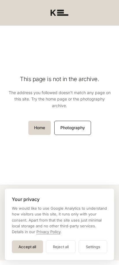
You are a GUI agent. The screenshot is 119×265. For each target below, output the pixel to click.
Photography (72, 127)
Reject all (61, 246)
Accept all (27, 246)
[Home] (59, 13)
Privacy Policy (48, 231)
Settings (93, 246)
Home (39, 127)
